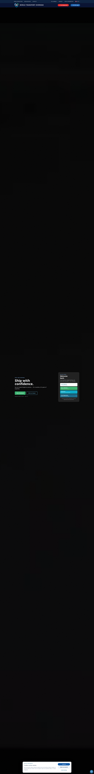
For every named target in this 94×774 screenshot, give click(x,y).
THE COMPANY (54, 1)
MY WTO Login (76, 5)
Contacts (35, 1)
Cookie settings (64, 770)
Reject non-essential (64, 767)
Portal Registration (63, 5)
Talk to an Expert (32, 393)
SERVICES (60, 1)
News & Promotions (18, 1)
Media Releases (27, 1)
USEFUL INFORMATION (69, 1)
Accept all (64, 764)
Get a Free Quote (20, 393)
